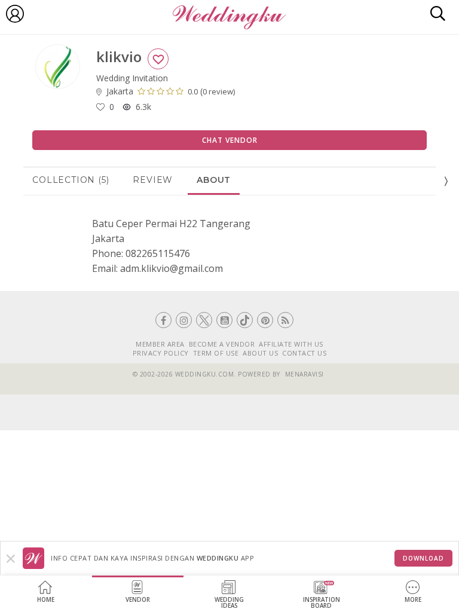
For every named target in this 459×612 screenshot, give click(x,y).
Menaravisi (304, 374)
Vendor (138, 600)
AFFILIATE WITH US (291, 343)
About (214, 180)
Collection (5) (70, 180)
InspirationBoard (321, 603)
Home (45, 600)
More (413, 600)
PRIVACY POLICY (161, 352)
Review (153, 180)
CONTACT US (304, 352)
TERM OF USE (216, 352)
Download (423, 558)
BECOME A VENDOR (222, 343)
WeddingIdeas (229, 603)
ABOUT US (260, 352)
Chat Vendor (230, 140)
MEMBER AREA (160, 343)
